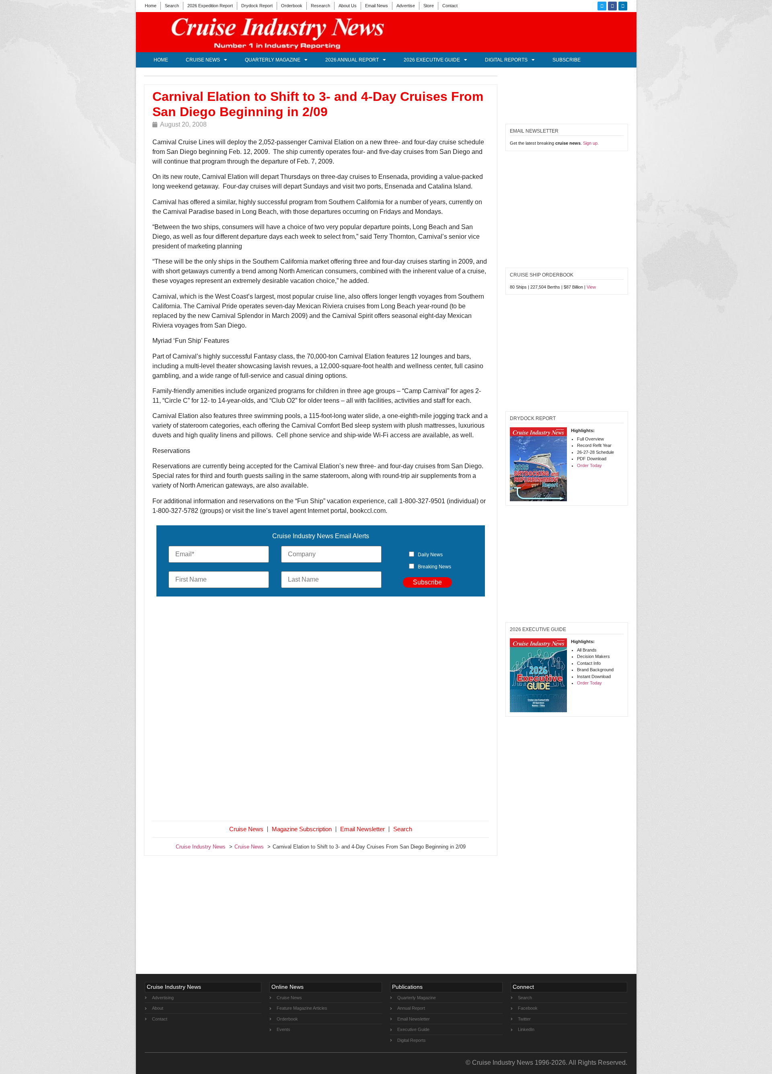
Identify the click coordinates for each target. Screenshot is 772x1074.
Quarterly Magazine (272, 60)
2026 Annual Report (352, 60)
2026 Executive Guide (432, 60)
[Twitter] (601, 6)
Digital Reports (506, 60)
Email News (376, 5)
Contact (450, 5)
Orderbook (291, 5)
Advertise (405, 5)
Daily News (430, 554)
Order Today (589, 465)
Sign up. (591, 143)
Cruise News (203, 60)
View (591, 287)
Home (150, 5)
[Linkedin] (622, 6)
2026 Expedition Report (210, 5)
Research (320, 5)
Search (172, 5)
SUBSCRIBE (566, 60)
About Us (348, 5)
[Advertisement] (320, 710)
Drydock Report (257, 5)
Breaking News (434, 567)
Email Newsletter (362, 829)
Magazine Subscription (302, 829)
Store (428, 5)
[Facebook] (612, 6)
